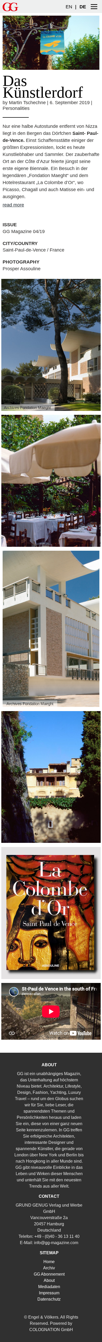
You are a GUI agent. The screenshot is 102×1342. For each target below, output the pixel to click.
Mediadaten (49, 1286)
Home (49, 1261)
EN (69, 6)
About (49, 1280)
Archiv (49, 1268)
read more (13, 205)
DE (83, 6)
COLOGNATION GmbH (51, 1329)
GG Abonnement (49, 1274)
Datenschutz (49, 1299)
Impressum (49, 1293)
